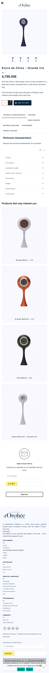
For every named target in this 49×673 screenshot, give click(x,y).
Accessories (27, 125)
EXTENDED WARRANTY (9, 584)
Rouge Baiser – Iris (24, 260)
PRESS (5, 557)
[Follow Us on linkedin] (8, 628)
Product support (10, 131)
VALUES (5, 545)
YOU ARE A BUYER (7, 603)
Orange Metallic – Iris (24, 319)
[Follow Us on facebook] (4, 628)
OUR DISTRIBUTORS (8, 622)
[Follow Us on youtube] (17, 628)
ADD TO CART (23, 103)
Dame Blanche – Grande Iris (24, 437)
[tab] (14, 115)
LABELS (5, 552)
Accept (21, 669)
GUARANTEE (6, 581)
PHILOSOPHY (6, 547)
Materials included (11, 125)
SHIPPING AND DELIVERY (9, 586)
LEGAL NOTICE (7, 567)
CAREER (5, 555)
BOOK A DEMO (6, 610)
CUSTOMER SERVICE (8, 589)
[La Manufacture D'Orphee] (24, 5)
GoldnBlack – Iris (24, 378)
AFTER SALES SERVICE (9, 591)
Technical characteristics (14, 115)
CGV (4, 572)
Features (32, 115)
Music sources (34, 120)
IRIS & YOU (6, 620)
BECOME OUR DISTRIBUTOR (10, 605)
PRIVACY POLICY (7, 569)
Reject (29, 669)
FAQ (4, 594)
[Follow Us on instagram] (13, 628)
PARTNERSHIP (6, 608)
